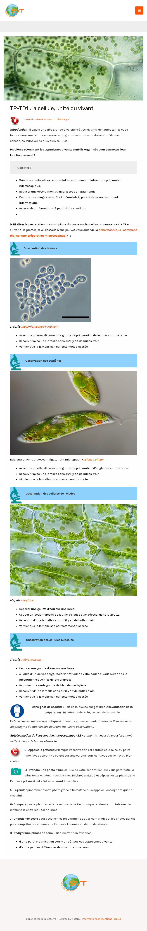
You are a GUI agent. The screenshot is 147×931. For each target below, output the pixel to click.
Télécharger (62, 119)
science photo (93, 459)
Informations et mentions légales (101, 918)
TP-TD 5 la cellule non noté (37, 119)
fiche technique (110, 230)
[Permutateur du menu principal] (139, 10)
